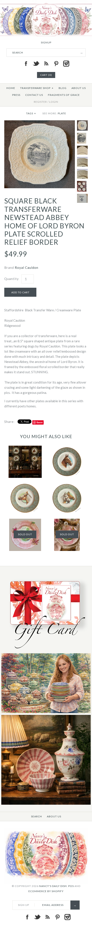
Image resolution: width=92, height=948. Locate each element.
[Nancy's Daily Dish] (46, 3)
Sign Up (23, 905)
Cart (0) (46, 74)
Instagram (66, 63)
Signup (46, 42)
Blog (63, 88)
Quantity (11, 279)
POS (71, 886)
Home (10, 88)
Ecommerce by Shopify (46, 891)
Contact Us (34, 94)
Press (16, 94)
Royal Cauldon (26, 267)
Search (36, 816)
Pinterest (56, 63)
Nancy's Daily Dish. (53, 886)
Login (53, 101)
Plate (62, 113)
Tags (31, 113)
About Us (78, 88)
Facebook (26, 63)
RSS (46, 63)
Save (40, 422)
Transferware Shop (36, 88)
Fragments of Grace (64, 94)
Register (40, 101)
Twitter (36, 63)
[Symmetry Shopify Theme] (46, 650)
